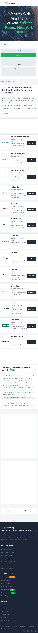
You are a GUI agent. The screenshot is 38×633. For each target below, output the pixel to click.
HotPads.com (15, 187)
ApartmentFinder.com (18, 153)
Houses (19, 59)
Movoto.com (15, 320)
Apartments (18, 55)
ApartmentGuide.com (18, 170)
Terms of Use (5, 611)
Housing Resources (6, 586)
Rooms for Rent (5, 620)
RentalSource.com (17, 336)
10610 (13, 81)
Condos (18, 64)
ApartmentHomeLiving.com (20, 137)
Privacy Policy (5, 608)
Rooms (19, 73)
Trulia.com (14, 269)
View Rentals (31, 143)
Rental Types (7, 577)
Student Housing (8, 593)
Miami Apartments (6, 565)
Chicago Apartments (7, 555)
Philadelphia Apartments (8, 562)
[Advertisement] (19, 126)
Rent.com (14, 252)
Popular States (5, 583)
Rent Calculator (7, 589)
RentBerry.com (16, 219)
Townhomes (18, 69)
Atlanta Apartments (7, 558)
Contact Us (4, 617)
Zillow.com (14, 236)
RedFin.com (15, 204)
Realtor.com (15, 286)
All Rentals (19, 50)
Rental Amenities (6, 580)
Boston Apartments (7, 549)
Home (3, 81)
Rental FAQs (4, 596)
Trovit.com (14, 303)
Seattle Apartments (7, 568)
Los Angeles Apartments (8, 552)
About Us (4, 605)
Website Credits (5, 614)
